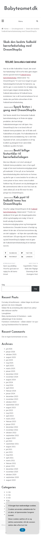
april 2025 (10, 366)
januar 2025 (10, 371)
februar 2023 (11, 421)
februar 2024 (11, 391)
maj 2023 (9, 413)
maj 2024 (9, 385)
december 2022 (12, 427)
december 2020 (12, 469)
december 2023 (12, 396)
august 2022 (11, 438)
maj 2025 (9, 363)
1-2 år (8, 492)
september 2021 (12, 444)
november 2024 (12, 377)
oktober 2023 (11, 402)
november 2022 (12, 430)
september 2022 (12, 435)
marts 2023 (10, 419)
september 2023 (12, 405)
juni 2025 (9, 360)
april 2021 (10, 458)
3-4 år (8, 498)
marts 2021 (10, 460)
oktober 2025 (11, 354)
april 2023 (10, 416)
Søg (3, 285)
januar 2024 (10, 393)
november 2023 (12, 399)
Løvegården (6, 313)
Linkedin (29, 256)
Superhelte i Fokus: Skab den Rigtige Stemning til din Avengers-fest (30, 270)
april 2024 (10, 388)
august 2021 (11, 447)
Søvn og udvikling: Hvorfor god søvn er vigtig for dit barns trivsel (11, 270)
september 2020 (12, 477)
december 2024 (12, 374)
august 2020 (11, 480)
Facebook (13, 253)
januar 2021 (10, 466)
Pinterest (13, 256)
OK (22, 530)
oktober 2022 (11, 433)
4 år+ (8, 501)
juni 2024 (9, 382)
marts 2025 (10, 368)
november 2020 (12, 472)
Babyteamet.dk (21, 8)
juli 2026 (9, 349)
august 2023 (11, 407)
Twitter (29, 253)
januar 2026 (10, 352)
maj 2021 (9, 455)
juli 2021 (9, 449)
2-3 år (8, 495)
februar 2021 (11, 463)
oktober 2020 (11, 474)
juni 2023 (9, 410)
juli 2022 (9, 441)
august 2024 (11, 380)
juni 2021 (9, 452)
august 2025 (11, 357)
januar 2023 (10, 424)
